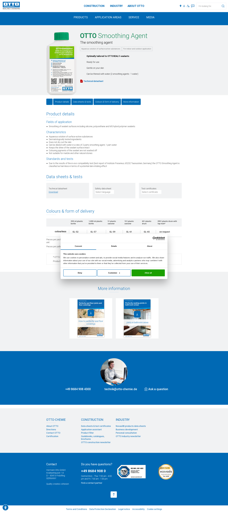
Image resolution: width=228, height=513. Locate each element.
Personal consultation (126, 433)
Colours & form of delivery (107, 102)
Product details (62, 102)
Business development (127, 429)
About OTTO (52, 426)
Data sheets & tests (82, 102)
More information (131, 102)
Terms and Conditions (76, 509)
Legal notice (124, 509)
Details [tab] (114, 246)
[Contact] (188, 6)
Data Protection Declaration (102, 509)
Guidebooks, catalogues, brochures (92, 437)
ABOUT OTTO (136, 6)
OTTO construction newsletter (96, 442)
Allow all (148, 273)
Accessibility (138, 509)
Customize (112, 273)
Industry (116, 6)
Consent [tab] (78, 246)
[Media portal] (184, 6)
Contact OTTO (53, 433)
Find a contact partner (91, 483)
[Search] (223, 6)
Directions (51, 429)
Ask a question (158, 389)
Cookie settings (154, 509)
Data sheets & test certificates (96, 426)
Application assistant (91, 429)
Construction (94, 6)
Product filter (87, 433)
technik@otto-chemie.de (120, 389)
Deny (80, 273)
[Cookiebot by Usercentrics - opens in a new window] (154, 238)
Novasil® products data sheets (131, 426)
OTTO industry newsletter (128, 436)
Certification (52, 436)
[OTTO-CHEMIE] (11, 6)
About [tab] (149, 246)
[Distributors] (180, 6)
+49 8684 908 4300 (78, 389)
